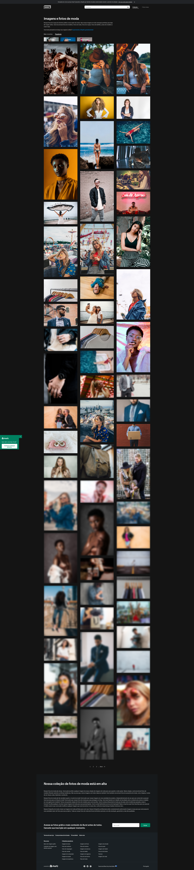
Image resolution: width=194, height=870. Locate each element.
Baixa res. (71, 92)
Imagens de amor (66, 844)
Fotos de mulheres (66, 846)
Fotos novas (145, 7)
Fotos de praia (101, 846)
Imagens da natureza (85, 849)
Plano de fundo (83, 859)
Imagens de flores (84, 844)
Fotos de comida (66, 851)
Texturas (100, 854)
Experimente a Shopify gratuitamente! (82, 30)
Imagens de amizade (103, 844)
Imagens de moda (102, 856)
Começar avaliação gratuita (9, 446)
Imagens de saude (66, 856)
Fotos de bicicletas (103, 851)
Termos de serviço (49, 835)
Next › (101, 766)
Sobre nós (82, 835)
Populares (58, 34)
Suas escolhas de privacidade (106, 866)
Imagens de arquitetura (67, 859)
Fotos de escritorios (85, 856)
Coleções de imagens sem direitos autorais (50, 847)
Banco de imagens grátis (50, 844)
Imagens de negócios (85, 854)
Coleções (135, 7)
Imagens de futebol (103, 849)
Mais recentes (48, 34)
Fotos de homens (84, 846)
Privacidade (74, 835)
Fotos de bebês (84, 851)
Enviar (145, 825)
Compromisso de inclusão (62, 835)
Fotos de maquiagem (67, 849)
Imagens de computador (68, 854)
